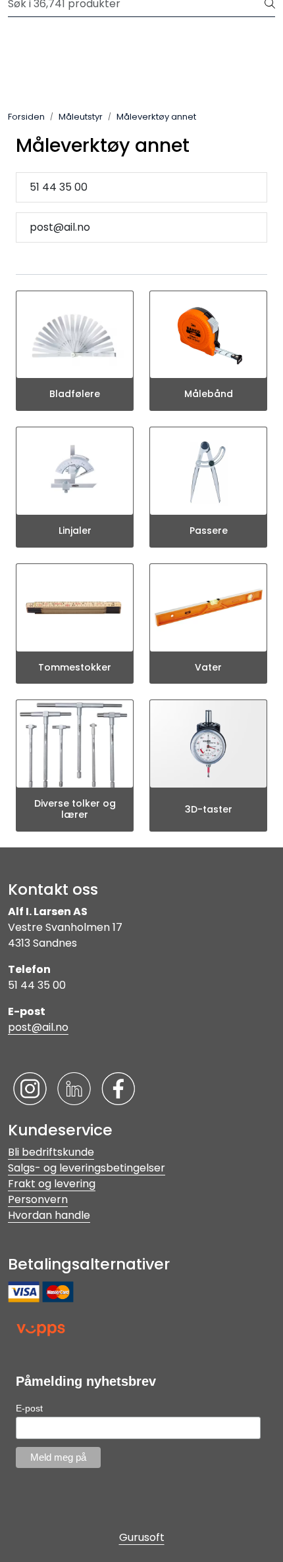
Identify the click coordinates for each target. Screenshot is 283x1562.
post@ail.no (60, 227)
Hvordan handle (49, 1215)
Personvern (38, 1199)
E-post (29, 1408)
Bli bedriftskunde (51, 1152)
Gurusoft (142, 1537)
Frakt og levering (51, 1183)
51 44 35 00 (59, 187)
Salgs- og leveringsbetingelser (86, 1167)
